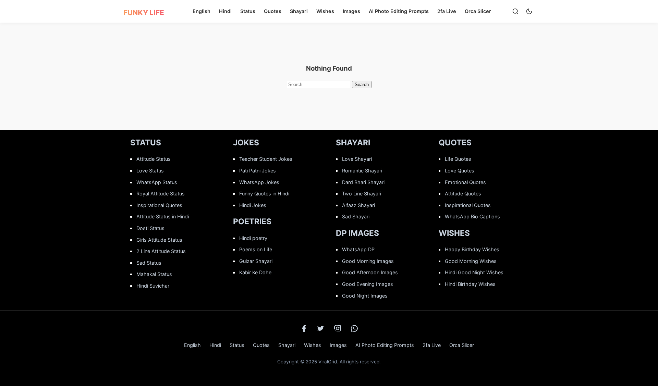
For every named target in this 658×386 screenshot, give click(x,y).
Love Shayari (357, 159)
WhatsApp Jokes (259, 182)
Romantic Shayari (362, 170)
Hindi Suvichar (152, 286)
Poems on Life (255, 249)
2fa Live (446, 11)
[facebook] (304, 328)
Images (351, 11)
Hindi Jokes (252, 205)
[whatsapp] (354, 328)
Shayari (299, 11)
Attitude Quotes (463, 193)
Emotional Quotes (465, 182)
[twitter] (321, 328)
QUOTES (455, 142)
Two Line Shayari (361, 193)
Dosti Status (150, 228)
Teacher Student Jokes (265, 159)
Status (247, 11)
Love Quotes (459, 170)
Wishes (325, 11)
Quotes (272, 11)
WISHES (454, 233)
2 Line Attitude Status (161, 251)
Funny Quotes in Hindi (264, 193)
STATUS (145, 142)
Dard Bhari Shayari (363, 182)
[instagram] (337, 328)
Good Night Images (365, 296)
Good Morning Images (368, 261)
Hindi (225, 11)
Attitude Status (153, 159)
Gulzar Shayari (255, 261)
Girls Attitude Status (159, 240)
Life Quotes (458, 159)
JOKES (246, 142)
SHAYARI (353, 142)
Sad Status (148, 263)
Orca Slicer (478, 11)
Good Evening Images (367, 284)
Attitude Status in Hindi (162, 216)
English (201, 11)
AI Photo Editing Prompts (399, 11)
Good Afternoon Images (370, 272)
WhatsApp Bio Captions (472, 216)
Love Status (150, 170)
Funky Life (143, 12)
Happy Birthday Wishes (472, 249)
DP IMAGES (357, 233)
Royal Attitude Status (160, 193)
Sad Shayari (355, 216)
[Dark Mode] (529, 11)
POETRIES (252, 221)
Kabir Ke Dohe (255, 272)
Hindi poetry (253, 238)
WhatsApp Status (156, 182)
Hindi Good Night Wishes (474, 272)
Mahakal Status (154, 274)
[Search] (515, 11)
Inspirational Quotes (159, 205)
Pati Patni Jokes (257, 170)
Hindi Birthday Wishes (470, 284)
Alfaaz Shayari (358, 205)
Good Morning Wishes (471, 261)
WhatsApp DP (358, 249)
